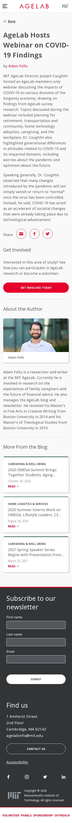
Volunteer (10, 815)
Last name (14, 634)
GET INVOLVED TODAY (36, 288)
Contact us (36, 749)
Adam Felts (18, 65)
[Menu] (5, 6)
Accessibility (17, 762)
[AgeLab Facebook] (8, 777)
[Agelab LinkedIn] (64, 777)
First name (14, 617)
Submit (36, 679)
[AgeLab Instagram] (27, 777)
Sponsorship (43, 815)
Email (10, 651)
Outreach (62, 815)
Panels (26, 815)
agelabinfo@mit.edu (24, 735)
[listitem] (36, 474)
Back (12, 21)
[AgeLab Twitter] (45, 777)
